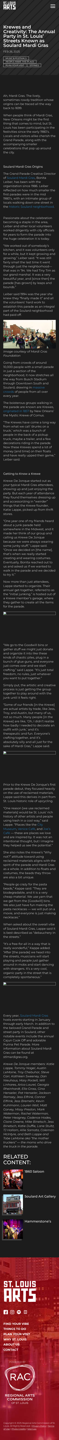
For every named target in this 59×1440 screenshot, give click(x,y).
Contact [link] (10, 1350)
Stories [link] (34, 65)
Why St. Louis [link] (15, 1339)
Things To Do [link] (14, 1329)
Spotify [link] (19, 1312)
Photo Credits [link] (18, 1429)
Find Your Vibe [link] (16, 1324)
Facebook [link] (5, 1312)
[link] (8, 5)
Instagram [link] (12, 1312)
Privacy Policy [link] (39, 1426)
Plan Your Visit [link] (15, 65)
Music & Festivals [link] (16, 58)
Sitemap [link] (31, 1429)
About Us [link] (11, 1344)
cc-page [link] (25, 1312)
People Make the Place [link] (20, 62)
